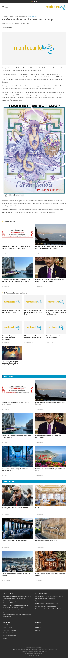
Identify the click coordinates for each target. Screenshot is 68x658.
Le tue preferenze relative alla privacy (34, 653)
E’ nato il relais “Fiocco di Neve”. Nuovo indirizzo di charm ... (50, 574)
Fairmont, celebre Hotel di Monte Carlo (46, 540)
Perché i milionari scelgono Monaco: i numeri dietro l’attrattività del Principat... (49, 247)
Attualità (30, 16)
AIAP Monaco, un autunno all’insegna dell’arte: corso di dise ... (15, 403)
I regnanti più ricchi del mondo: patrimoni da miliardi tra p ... (48, 436)
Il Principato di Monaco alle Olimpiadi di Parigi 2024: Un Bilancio (33, 312)
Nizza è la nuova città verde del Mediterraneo (55, 337)
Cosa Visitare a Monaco (9, 630)
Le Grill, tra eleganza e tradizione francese (14, 540)
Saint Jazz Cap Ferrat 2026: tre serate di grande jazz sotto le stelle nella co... (11, 363)
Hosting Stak (45, 649)
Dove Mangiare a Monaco (10, 633)
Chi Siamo (37, 625)
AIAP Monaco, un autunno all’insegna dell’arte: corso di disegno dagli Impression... (17, 247)
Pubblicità (38, 627)
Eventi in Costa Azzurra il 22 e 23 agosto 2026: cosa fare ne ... (50, 469)
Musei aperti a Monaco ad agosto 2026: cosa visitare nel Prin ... (15, 469)
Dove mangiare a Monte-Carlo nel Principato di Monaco (16, 574)
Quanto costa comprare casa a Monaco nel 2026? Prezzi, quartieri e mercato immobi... (16, 280)
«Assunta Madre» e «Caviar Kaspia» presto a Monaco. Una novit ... (15, 508)
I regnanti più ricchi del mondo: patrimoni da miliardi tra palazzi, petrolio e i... (49, 280)
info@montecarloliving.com (35, 647)
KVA (36, 649)
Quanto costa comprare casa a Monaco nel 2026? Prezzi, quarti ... (16, 436)
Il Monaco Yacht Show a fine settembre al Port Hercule (33, 337)
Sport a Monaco (7, 627)
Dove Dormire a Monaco (9, 635)
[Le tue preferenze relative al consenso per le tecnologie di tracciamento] (65, 655)
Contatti (37, 630)
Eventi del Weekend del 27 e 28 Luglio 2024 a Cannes (11, 311)
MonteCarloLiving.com (35, 651)
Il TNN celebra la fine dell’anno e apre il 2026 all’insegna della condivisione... (56, 312)
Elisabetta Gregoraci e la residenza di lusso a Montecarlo (10, 337)
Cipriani (37, 507)
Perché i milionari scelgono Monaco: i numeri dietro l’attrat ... (50, 403)
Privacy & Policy (53, 649)
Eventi (35, 16)
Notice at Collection (34, 655)
